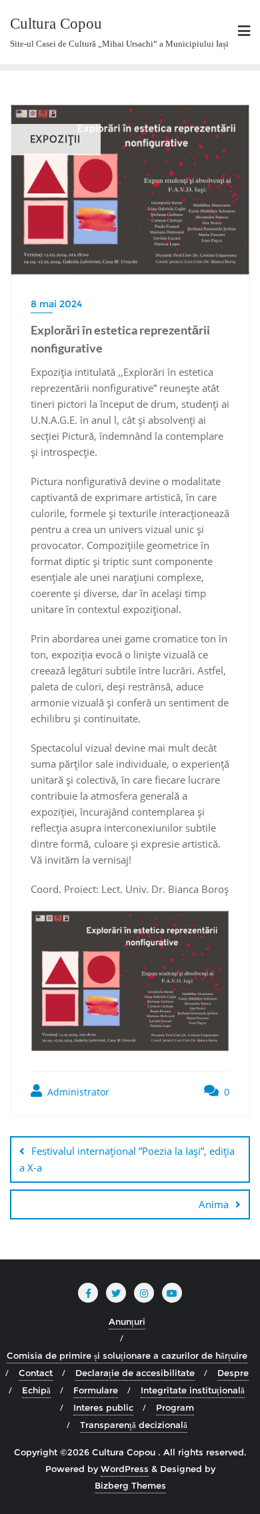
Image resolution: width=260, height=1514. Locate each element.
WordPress (125, 1468)
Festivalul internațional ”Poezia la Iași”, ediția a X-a (127, 1159)
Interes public (103, 1407)
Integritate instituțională (193, 1390)
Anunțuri (127, 1321)
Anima (214, 1204)
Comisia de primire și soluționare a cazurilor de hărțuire (127, 1355)
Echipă (36, 1390)
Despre (233, 1372)
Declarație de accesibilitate (135, 1372)
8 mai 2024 (56, 304)
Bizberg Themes (130, 1485)
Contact (36, 1372)
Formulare (95, 1390)
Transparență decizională (133, 1424)
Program (175, 1407)
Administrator (77, 1092)
